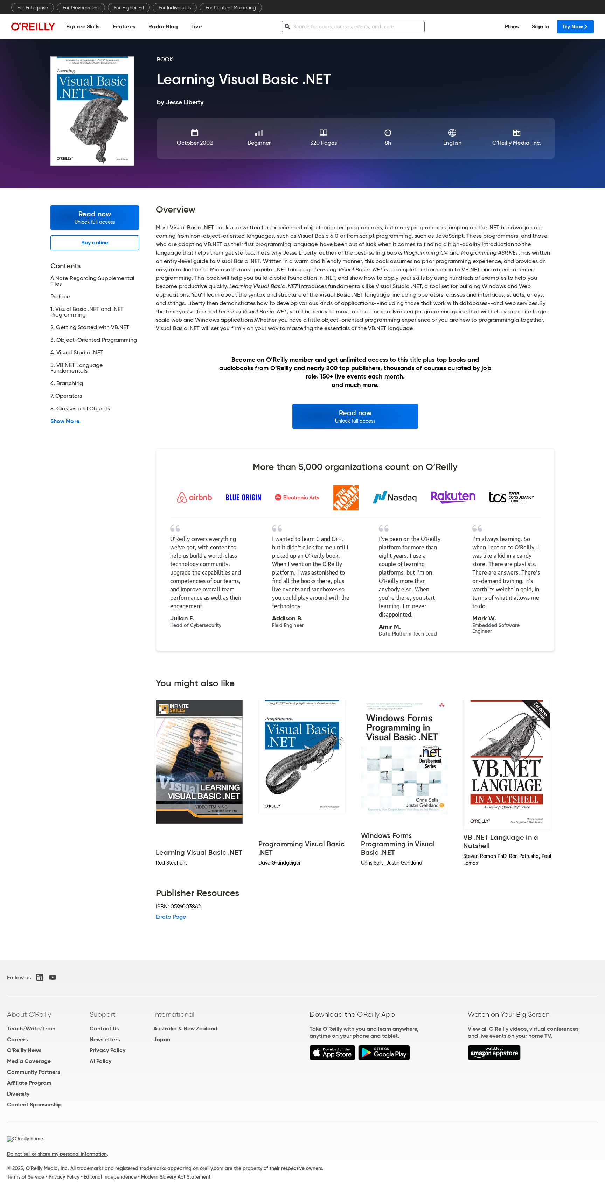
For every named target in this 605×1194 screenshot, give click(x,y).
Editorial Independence (110, 1177)
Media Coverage (29, 1061)
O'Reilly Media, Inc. (517, 142)
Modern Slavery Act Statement (175, 1177)
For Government (81, 8)
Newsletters (105, 1039)
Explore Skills (82, 26)
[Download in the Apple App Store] (332, 1058)
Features (124, 26)
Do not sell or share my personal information (57, 1154)
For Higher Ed (129, 8)
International (173, 1014)
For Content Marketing (231, 8)
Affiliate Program (29, 1083)
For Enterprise (32, 8)
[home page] (33, 26)
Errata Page (171, 917)
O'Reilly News (24, 1050)
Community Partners (33, 1072)
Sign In (540, 26)
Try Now (572, 26)
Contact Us (104, 1028)
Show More (64, 421)
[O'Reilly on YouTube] (52, 977)
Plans (512, 26)
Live (196, 26)
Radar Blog (163, 26)
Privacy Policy (107, 1050)
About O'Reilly (29, 1014)
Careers (17, 1039)
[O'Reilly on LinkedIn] (39, 977)
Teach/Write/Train (31, 1028)
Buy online (94, 242)
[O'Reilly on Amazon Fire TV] (494, 1058)
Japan (161, 1039)
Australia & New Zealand (185, 1028)
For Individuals (175, 8)
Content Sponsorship (34, 1104)
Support (103, 1014)
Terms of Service (25, 1177)
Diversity (18, 1093)
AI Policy (100, 1061)
